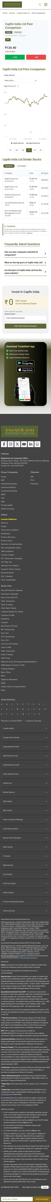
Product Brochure (8, 537)
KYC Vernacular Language (11, 558)
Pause (45, 1187)
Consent (4, 622)
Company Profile (7, 615)
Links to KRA (6, 647)
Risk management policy (11, 548)
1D (10, 150)
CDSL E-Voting (7, 605)
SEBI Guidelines (7, 551)
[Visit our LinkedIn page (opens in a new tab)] (31, 444)
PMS (3, 501)
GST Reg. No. (6, 562)
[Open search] (40, 4)
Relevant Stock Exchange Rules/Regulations (19, 662)
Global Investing (7, 509)
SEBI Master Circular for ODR (12, 665)
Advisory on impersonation (11, 544)
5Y (40, 150)
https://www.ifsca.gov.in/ (28, 958)
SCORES (22, 1133)
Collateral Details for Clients (12, 612)
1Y (29, 150)
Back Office (6, 672)
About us (4, 523)
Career (3, 526)
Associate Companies (9, 594)
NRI (31, 477)
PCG (32, 480)
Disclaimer (5, 619)
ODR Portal (5, 658)
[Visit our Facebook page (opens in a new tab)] (4, 444)
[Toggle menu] (46, 4)
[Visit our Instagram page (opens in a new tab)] (11, 444)
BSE (8, 39)
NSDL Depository (8, 651)
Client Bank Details (8, 608)
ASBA (3, 683)
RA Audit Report (7, 573)
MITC (3, 676)
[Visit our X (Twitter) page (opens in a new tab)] (17, 444)
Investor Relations (9, 519)
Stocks (12, 13)
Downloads (5, 533)
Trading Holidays (8, 669)
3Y (35, 150)
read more (29, 233)
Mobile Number (10, 314)
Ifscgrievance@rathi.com (9, 956)
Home (5, 13)
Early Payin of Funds (9, 626)
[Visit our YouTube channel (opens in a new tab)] (24, 444)
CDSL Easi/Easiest (8, 580)
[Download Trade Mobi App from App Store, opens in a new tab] (25, 369)
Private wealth (7, 505)
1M (23, 150)
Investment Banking (9, 491)
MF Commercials (7, 629)
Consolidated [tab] (21, 166)
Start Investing (42, 1199)
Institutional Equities (9, 484)
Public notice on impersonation (13, 686)
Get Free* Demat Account (25, 326)
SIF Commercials (7, 637)
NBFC (3, 494)
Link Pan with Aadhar (9, 644)
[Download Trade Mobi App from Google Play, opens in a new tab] (25, 363)
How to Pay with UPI (9, 597)
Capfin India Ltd (23, 13)
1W (16, 150)
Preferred (34, 484)
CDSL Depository (8, 601)
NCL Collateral (7, 576)
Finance (8, 32)
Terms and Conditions (10, 530)
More (3, 690)
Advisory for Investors (10, 565)
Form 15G (5, 633)
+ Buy (15, 57)
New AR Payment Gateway (12, 590)
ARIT (3, 480)
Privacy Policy (6, 541)
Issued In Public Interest (10, 569)
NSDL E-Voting (7, 654)
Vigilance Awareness (9, 679)
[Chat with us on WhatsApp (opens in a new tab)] (37, 444)
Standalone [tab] (9, 166)
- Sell (36, 57)
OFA (2, 498)
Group (3, 477)
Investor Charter (7, 555)
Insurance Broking (8, 487)
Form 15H (5, 640)
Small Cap (18, 32)
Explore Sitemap (33, 721)
